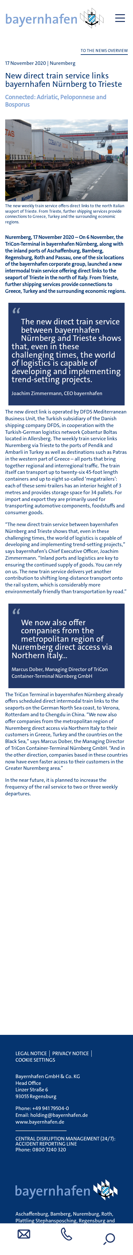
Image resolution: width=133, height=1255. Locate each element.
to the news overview (104, 50)
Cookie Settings (35, 1059)
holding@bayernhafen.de (59, 1115)
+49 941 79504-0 (50, 1108)
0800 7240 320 (49, 1149)
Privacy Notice (70, 1053)
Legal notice (31, 1053)
